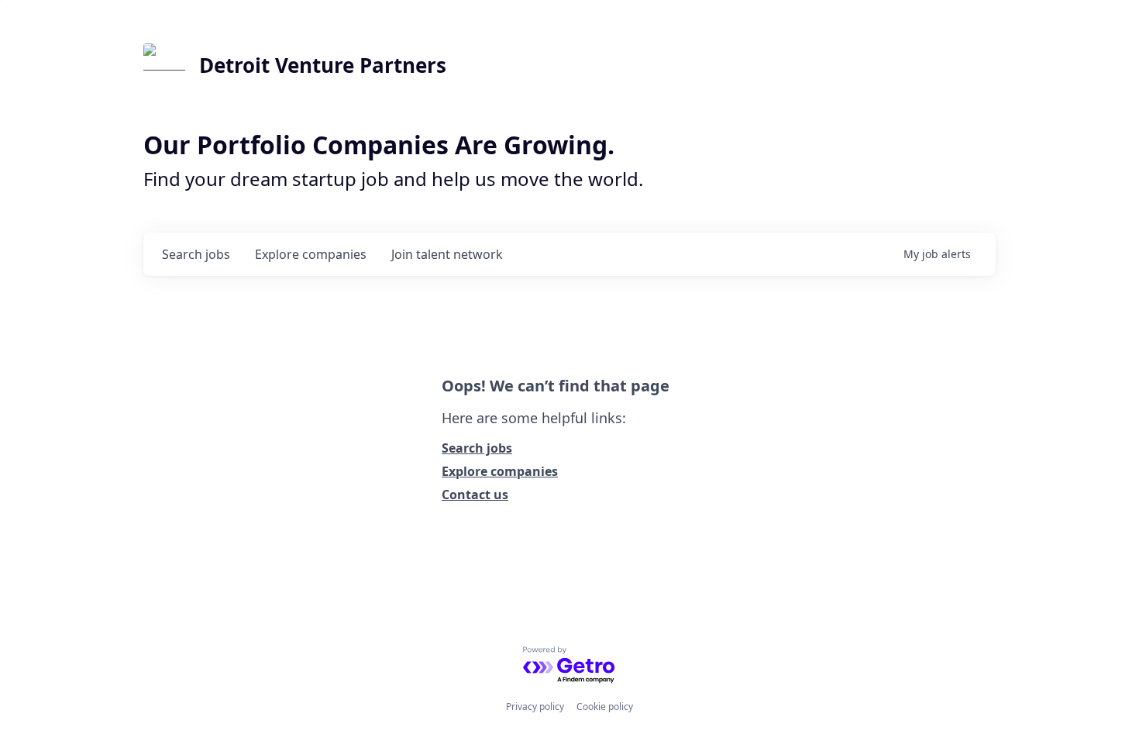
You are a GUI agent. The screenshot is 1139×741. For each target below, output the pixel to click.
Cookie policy (604, 706)
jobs (196, 254)
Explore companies (500, 471)
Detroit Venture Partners (322, 65)
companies (310, 254)
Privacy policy (535, 706)
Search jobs (477, 448)
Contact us (475, 494)
